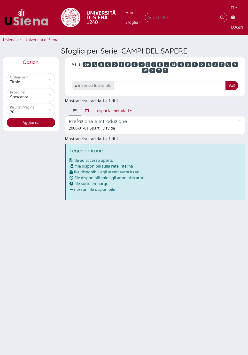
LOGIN (237, 27)
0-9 (87, 64)
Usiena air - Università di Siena (30, 39)
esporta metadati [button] (113, 110)
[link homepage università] (88, 17)
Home (131, 12)
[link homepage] (28, 17)
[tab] (75, 111)
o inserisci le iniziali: (93, 85)
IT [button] (232, 7)
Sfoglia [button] (131, 22)
